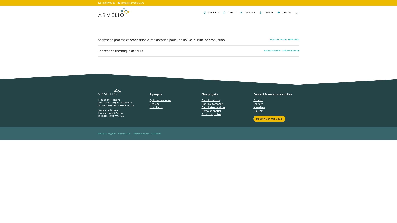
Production (293, 39)
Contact (258, 100)
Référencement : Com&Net (147, 133)
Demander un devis (269, 118)
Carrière (258, 104)
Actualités (259, 107)
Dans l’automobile (212, 104)
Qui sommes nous (160, 100)
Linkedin (258, 111)
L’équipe (155, 104)
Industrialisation (272, 50)
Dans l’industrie (211, 100)
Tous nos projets (211, 114)
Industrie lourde (278, 39)
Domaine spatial (211, 111)
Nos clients (156, 107)
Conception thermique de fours (120, 51)
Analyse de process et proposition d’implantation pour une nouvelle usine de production (161, 40)
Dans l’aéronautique (213, 107)
